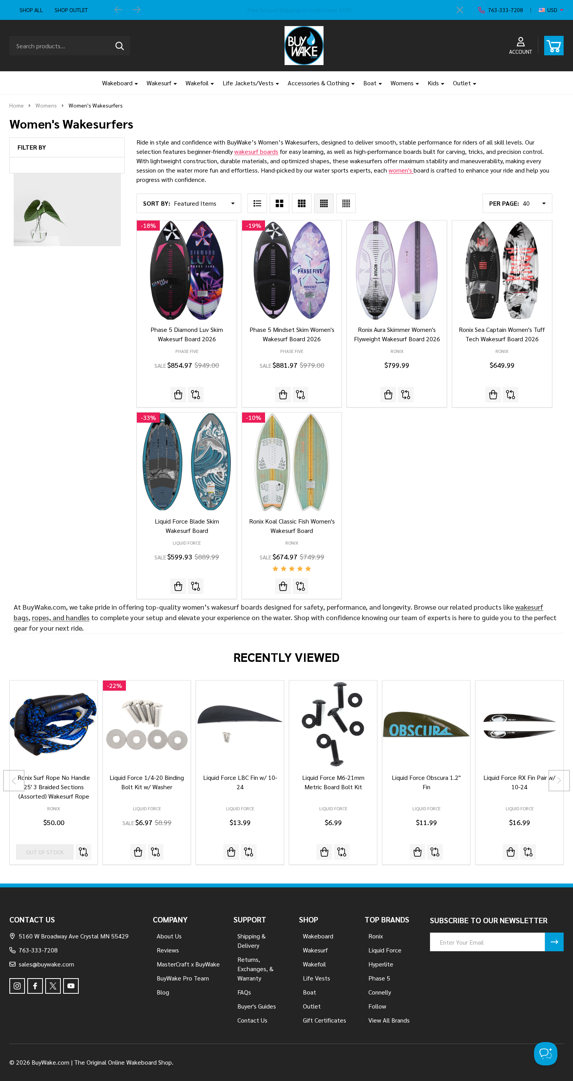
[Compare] (195, 394)
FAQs (244, 992)
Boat (370, 83)
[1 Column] (257, 203)
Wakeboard (117, 83)
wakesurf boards (256, 151)
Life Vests (316, 978)
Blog (163, 992)
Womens (402, 83)
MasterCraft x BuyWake (188, 964)
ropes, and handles (61, 617)
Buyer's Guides (256, 1006)
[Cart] (554, 45)
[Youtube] (71, 986)
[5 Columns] (346, 203)
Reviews (168, 950)
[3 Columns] (301, 203)
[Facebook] (35, 986)
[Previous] (118, 10)
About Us (169, 936)
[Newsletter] (554, 942)
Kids (433, 83)
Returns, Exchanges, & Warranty (255, 968)
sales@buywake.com (46, 964)
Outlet (462, 83)
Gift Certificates (324, 1020)
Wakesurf (159, 83)
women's (401, 170)
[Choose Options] (231, 852)
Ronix (53, 808)
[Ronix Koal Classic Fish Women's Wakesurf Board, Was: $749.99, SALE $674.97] (292, 462)
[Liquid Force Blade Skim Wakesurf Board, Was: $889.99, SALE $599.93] (187, 462)
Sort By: (156, 203)
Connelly (379, 992)
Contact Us (252, 1020)
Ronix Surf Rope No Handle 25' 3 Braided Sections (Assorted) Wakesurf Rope (54, 786)
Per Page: (504, 203)
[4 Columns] (324, 203)
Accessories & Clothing (318, 83)
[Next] (136, 10)
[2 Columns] (279, 203)
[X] (53, 986)
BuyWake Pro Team (183, 978)
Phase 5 (379, 978)
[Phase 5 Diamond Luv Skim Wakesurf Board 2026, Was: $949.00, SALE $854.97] (187, 270)
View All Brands (389, 1020)
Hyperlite (380, 964)
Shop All (31, 9)
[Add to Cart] (138, 852)
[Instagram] (17, 986)
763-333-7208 (38, 950)
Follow (377, 1006)
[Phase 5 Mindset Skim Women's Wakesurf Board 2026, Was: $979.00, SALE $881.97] (292, 270)
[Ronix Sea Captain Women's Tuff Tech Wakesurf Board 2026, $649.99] (502, 270)
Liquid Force (147, 808)
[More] (133, 83)
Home (16, 105)
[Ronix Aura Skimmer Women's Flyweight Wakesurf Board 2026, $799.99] (397, 270)
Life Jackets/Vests (248, 83)
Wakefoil (197, 83)
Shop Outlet (71, 9)
